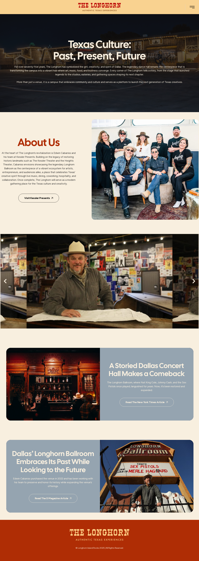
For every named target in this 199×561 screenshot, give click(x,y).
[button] (192, 7)
